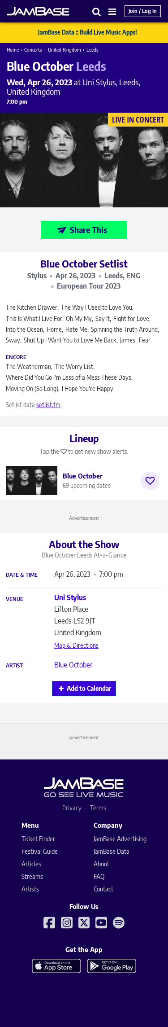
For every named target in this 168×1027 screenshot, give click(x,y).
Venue (14, 599)
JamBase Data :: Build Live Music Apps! (87, 32)
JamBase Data (111, 851)
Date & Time (22, 575)
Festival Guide (40, 851)
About (101, 864)
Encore (16, 357)
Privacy (72, 808)
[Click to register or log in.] (150, 481)
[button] (96, 11)
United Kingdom (64, 50)
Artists (30, 889)
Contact (103, 889)
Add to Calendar (89, 688)
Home (13, 50)
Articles (31, 864)
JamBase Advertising (120, 839)
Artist (14, 665)
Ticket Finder (38, 839)
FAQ (99, 876)
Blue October (73, 664)
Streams (32, 876)
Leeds (92, 50)
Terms (98, 808)
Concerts (33, 50)
